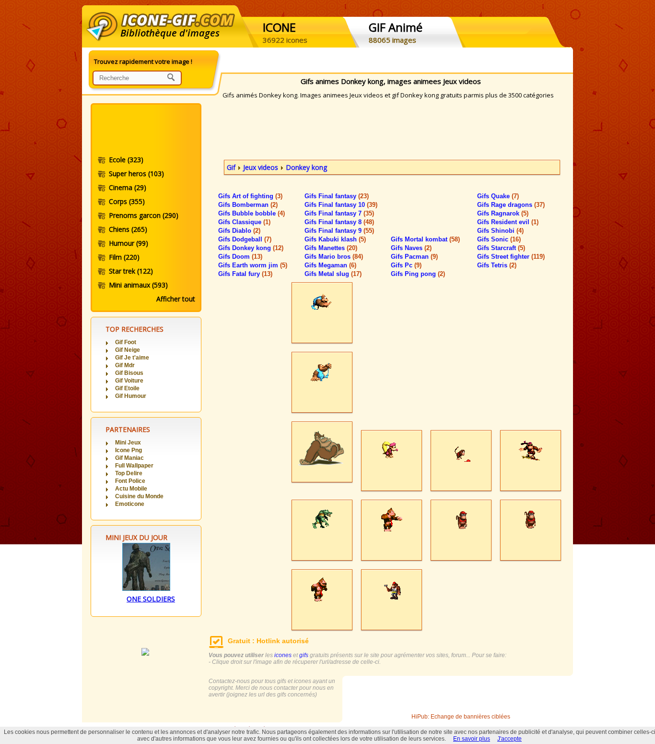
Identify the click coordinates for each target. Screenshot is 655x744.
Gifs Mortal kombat (425, 239)
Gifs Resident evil (507, 222)
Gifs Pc (406, 265)
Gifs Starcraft (501, 248)
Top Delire (128, 473)
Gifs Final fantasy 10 (340, 204)
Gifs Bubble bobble (251, 213)
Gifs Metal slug (333, 273)
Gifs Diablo (239, 230)
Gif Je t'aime (132, 357)
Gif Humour (130, 396)
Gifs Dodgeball (244, 239)
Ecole (126, 159)
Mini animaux (138, 284)
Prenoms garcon (143, 215)
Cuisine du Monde (139, 496)
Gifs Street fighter (511, 256)
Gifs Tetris (496, 265)
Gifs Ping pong (418, 273)
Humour (128, 243)
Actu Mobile (131, 488)
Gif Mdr (125, 365)
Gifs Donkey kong (250, 248)
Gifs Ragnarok (502, 213)
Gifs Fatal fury (245, 273)
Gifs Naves (411, 248)
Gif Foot (125, 342)
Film (124, 257)
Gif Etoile (127, 388)
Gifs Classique (244, 222)
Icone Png (128, 450)
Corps (127, 201)
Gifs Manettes (330, 248)
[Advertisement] (145, 131)
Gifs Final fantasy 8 (339, 222)
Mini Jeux (128, 442)
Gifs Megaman (330, 265)
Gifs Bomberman (248, 204)
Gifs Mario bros (333, 256)
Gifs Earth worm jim (252, 265)
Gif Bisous (129, 373)
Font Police (130, 481)
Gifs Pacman (414, 256)
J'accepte (509, 738)
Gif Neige (127, 350)
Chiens (128, 229)
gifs (303, 655)
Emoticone (129, 504)
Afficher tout (175, 298)
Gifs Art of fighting (250, 196)
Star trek (131, 271)
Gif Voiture (129, 380)
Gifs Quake (498, 196)
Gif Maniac (129, 458)
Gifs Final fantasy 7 (339, 213)
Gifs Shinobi (500, 230)
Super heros (136, 173)
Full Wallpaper (134, 465)
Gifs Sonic (499, 239)
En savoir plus (471, 738)
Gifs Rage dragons (511, 204)
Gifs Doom (240, 256)
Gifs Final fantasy (336, 196)
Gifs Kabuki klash (335, 239)
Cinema (127, 187)
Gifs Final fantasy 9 (339, 230)
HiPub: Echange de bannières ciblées (460, 716)
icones (283, 655)
